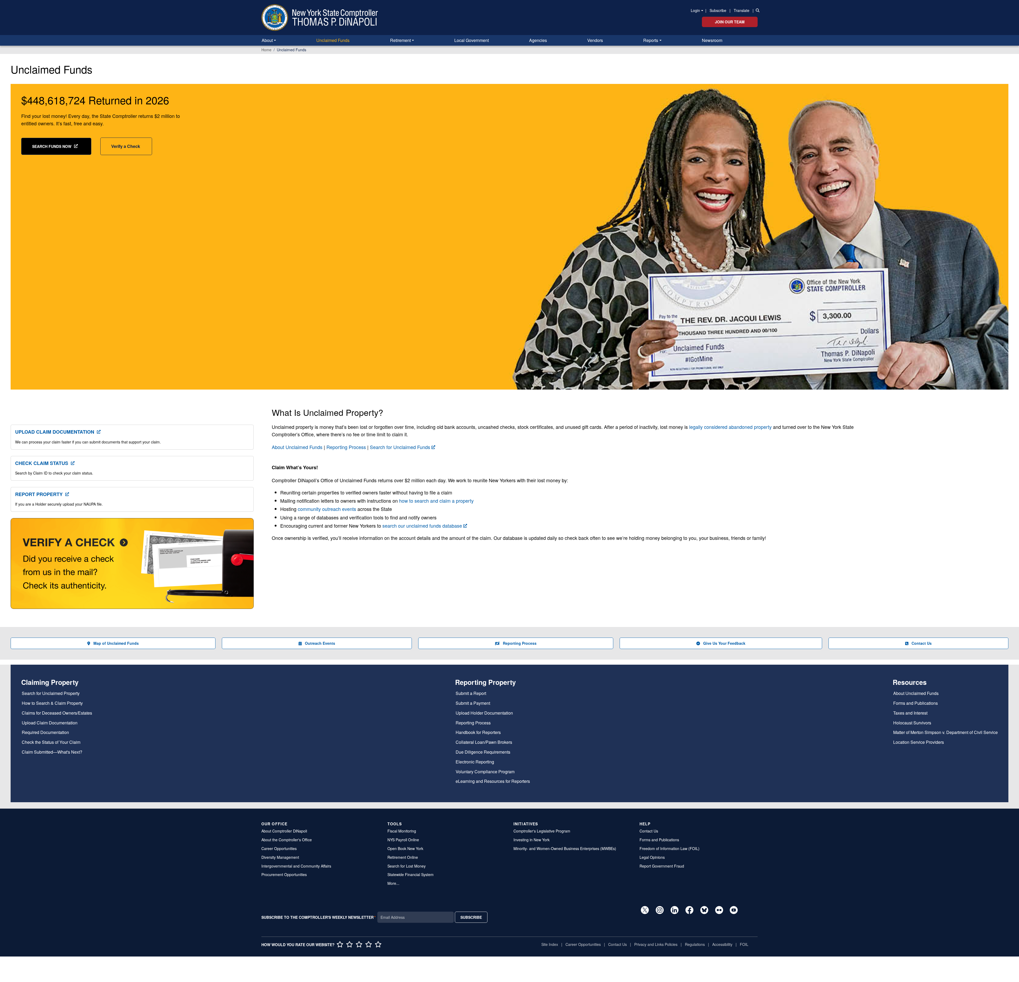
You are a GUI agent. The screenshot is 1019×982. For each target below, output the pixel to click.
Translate (741, 10)
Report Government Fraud (662, 866)
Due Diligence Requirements (483, 752)
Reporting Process (346, 446)
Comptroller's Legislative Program (541, 831)
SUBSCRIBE (471, 917)
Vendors (595, 40)
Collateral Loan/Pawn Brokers (484, 742)
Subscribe (718, 10)
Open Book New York (405, 848)
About (267, 40)
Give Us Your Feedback (724, 643)
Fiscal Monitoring (401, 831)
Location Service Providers (918, 742)
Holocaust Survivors (912, 723)
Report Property (39, 494)
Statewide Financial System (410, 874)
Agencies (538, 40)
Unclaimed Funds (332, 40)
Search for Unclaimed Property (51, 693)
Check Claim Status (41, 463)
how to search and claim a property (436, 500)
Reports (650, 40)
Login (695, 10)
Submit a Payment (473, 703)
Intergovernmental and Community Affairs (296, 866)
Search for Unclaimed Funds (400, 446)
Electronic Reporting (475, 762)
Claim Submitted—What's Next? (52, 752)
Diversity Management (280, 857)
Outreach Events (320, 643)
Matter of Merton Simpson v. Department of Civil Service (945, 732)
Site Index (549, 944)
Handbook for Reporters (478, 732)
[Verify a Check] (132, 566)
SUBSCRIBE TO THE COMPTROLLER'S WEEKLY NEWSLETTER (317, 917)
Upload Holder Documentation (484, 713)
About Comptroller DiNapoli (284, 831)
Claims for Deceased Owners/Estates (57, 713)
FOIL (744, 944)
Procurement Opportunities (284, 874)
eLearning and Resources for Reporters (493, 781)
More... (393, 883)
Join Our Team (730, 21)
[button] (756, 10)
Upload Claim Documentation (54, 431)
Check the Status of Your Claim (51, 742)
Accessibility (722, 944)
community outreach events (327, 508)
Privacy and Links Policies (655, 944)
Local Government (471, 40)
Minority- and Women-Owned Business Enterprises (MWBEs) (564, 848)
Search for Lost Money (406, 866)
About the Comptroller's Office (286, 839)
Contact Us (922, 643)
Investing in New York (531, 839)
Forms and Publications (915, 703)
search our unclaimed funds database (422, 525)
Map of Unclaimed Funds (116, 643)
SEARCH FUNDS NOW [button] (51, 146)
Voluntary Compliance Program (485, 772)
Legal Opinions (652, 857)
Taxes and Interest (910, 713)
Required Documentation (45, 732)
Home (266, 49)
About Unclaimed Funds (297, 446)
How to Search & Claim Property (52, 703)
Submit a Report (471, 693)
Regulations (695, 944)
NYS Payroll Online (403, 839)
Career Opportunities (279, 848)
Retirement (400, 40)
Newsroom (712, 40)
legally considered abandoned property (730, 426)
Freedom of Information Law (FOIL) (670, 848)
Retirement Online (402, 857)
